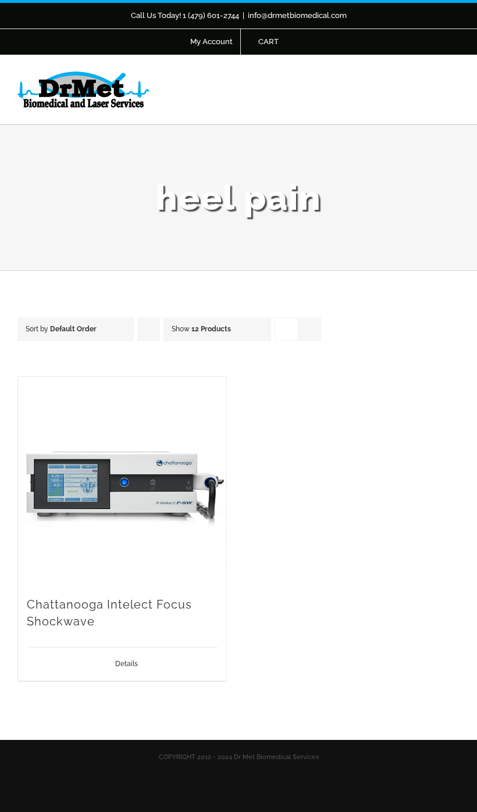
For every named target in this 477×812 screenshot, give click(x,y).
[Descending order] (148, 329)
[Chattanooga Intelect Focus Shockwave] (122, 481)
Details (126, 664)
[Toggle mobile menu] (455, 87)
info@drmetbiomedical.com (297, 15)
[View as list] (309, 329)
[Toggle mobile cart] (434, 87)
